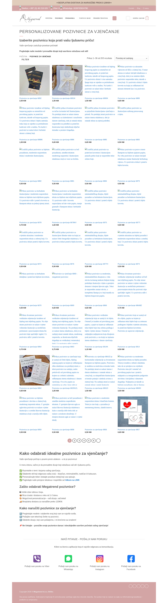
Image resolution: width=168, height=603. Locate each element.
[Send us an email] (138, 586)
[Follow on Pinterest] (142, 586)
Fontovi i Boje (85, 18)
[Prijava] (128, 18)
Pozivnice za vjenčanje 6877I (129, 222)
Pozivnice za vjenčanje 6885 (96, 140)
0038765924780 (80, 8)
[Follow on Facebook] (130, 586)
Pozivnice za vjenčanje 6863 (63, 347)
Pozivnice (59, 18)
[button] (141, 18)
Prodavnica (70, 18)
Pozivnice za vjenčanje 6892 (30, 98)
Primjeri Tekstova (100, 18)
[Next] (98, 441)
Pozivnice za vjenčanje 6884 (96, 181)
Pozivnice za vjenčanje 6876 (63, 264)
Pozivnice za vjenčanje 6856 (96, 430)
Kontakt (131, 8)
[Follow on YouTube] (146, 586)
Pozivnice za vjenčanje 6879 (129, 181)
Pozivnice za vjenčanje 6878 (30, 222)
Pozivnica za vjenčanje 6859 (30, 430)
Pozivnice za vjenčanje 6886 (63, 140)
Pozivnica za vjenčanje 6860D (129, 388)
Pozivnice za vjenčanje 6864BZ (130, 305)
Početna (49, 18)
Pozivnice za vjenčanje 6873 (129, 264)
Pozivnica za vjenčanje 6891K (63, 98)
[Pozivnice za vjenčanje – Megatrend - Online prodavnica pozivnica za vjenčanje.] (30, 18)
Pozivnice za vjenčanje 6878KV (64, 222)
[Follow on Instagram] (134, 586)
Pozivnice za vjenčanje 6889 (129, 98)
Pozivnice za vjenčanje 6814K (96, 347)
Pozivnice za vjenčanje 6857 (129, 430)
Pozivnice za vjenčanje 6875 (96, 222)
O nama (146, 8)
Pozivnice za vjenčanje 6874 (30, 264)
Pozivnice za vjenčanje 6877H (96, 264)
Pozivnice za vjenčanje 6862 (30, 388)
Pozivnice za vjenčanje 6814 (129, 347)
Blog (138, 8)
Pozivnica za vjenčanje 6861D (96, 388)
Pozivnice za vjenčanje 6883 (129, 140)
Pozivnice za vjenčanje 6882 (30, 181)
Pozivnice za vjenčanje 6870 (30, 305)
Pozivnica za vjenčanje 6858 (63, 430)
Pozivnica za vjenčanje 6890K (96, 98)
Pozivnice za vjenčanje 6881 (63, 181)
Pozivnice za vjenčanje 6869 (63, 305)
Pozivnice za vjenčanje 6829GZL (65, 388)
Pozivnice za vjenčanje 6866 (96, 305)
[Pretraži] (114, 18)
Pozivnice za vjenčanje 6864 (30, 347)
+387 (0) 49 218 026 (38, 8)
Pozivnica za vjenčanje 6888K (31, 140)
